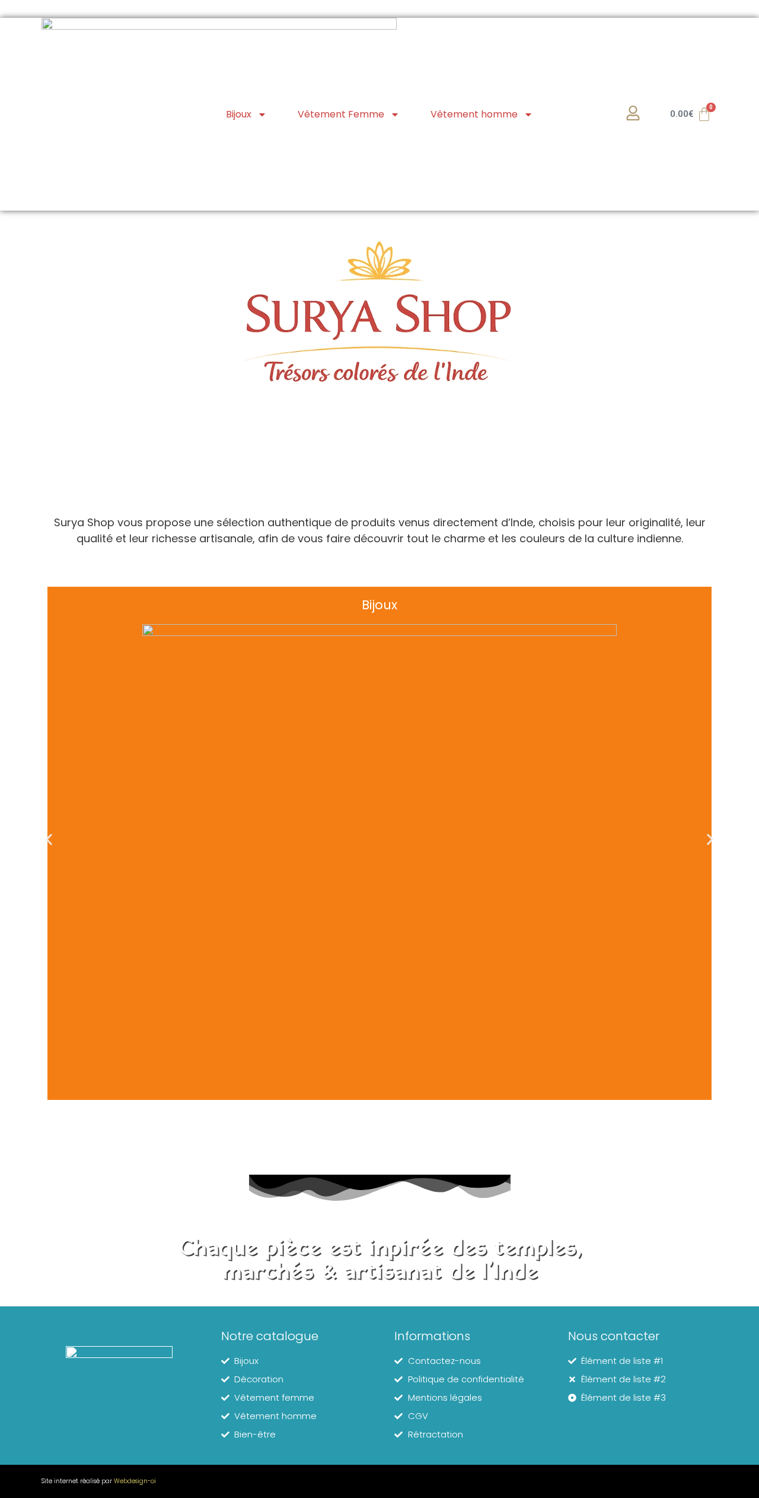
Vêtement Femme (341, 114)
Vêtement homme (474, 114)
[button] (49, 839)
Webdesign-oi (135, 1481)
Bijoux (238, 114)
